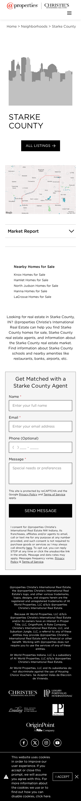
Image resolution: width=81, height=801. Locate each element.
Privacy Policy (28, 494)
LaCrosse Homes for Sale (32, 297)
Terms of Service (54, 494)
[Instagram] (46, 745)
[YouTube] (57, 745)
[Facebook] (24, 745)
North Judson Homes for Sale (36, 285)
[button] (40, 189)
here (29, 547)
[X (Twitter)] (35, 745)
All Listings (38, 146)
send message (41, 510)
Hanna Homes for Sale (30, 291)
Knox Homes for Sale (29, 274)
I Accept (63, 776)
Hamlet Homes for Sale (31, 280)
